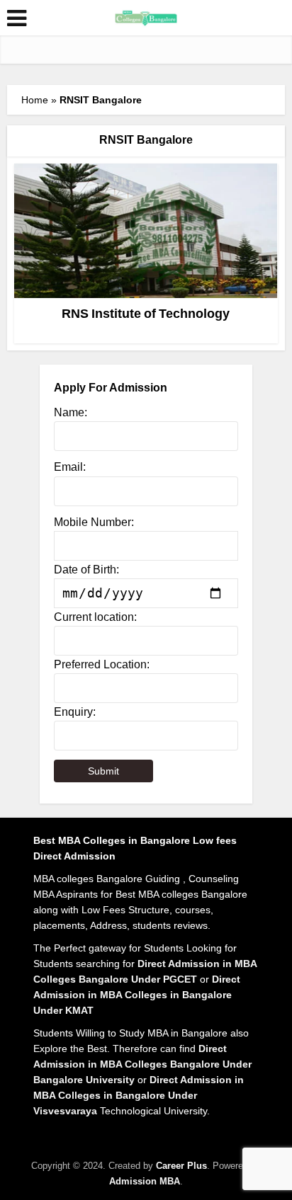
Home (34, 99)
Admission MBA (144, 1181)
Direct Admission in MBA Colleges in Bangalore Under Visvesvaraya (138, 1095)
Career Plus (181, 1165)
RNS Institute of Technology (146, 314)
